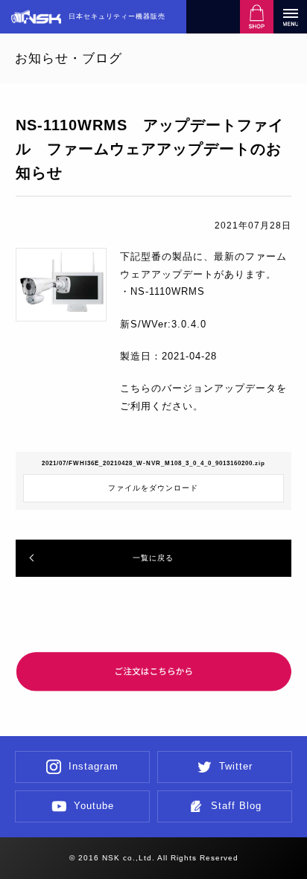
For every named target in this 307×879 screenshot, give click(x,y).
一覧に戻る (153, 558)
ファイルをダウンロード (153, 488)
